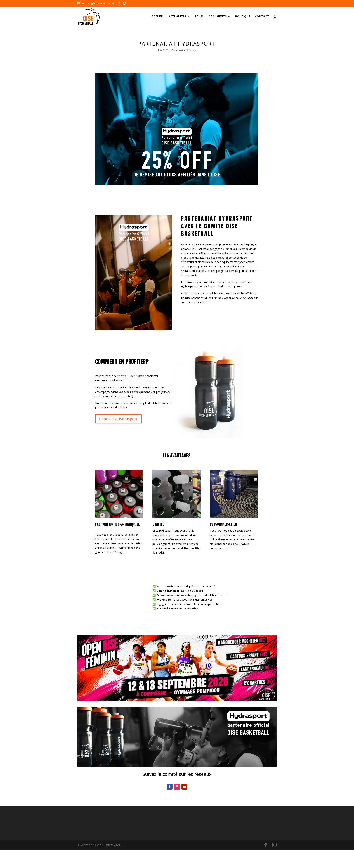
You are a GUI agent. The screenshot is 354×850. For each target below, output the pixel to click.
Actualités (177, 16)
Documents (218, 16)
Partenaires (178, 50)
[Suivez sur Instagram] (177, 787)
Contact (262, 16)
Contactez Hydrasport (118, 418)
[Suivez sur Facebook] (170, 787)
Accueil (158, 16)
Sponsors (192, 50)
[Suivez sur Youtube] (184, 787)
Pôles (199, 16)
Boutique (242, 16)
